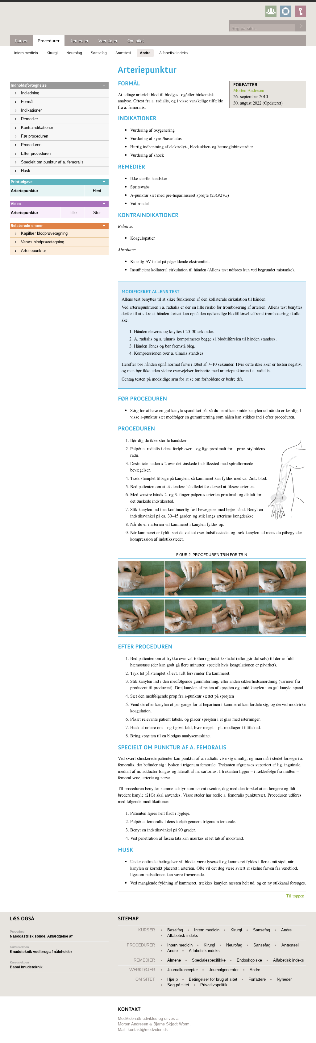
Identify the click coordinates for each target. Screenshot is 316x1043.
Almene (174, 960)
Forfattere (257, 979)
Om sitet (135, 40)
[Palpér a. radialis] (235, 594)
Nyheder (284, 979)
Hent (97, 190)
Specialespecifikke (209, 960)
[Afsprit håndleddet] (141, 594)
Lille (73, 212)
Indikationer (31, 110)
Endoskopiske (249, 960)
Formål (27, 101)
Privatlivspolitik (213, 985)
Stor (97, 212)
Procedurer (49, 40)
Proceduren (31, 144)
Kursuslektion (41, 949)
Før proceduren (34, 136)
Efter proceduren (36, 153)
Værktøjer (108, 40)
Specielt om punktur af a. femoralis (52, 162)
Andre (145, 53)
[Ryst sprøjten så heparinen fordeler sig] (282, 633)
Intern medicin (26, 53)
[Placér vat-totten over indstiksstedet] (141, 633)
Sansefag (99, 53)
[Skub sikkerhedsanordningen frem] (188, 633)
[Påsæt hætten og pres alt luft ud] (235, 633)
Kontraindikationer (37, 127)
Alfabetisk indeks (173, 53)
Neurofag (74, 53)
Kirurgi (52, 53)
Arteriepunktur (33, 250)
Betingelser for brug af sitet (213, 979)
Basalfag (175, 930)
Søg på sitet (178, 985)
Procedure (41, 934)
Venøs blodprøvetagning (42, 242)
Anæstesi (123, 53)
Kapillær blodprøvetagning (44, 233)
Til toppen (295, 896)
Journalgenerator (224, 969)
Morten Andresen (248, 90)
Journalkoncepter (182, 969)
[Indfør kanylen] (282, 594)
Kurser (21, 40)
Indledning (30, 93)
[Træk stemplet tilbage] (188, 594)
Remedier (79, 40)
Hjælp (172, 979)
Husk (25, 170)
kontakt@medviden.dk (148, 1029)
